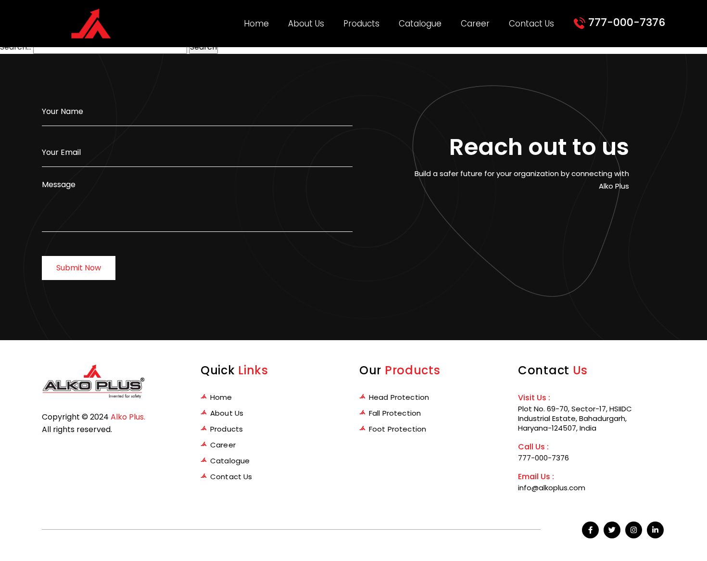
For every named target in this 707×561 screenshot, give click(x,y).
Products (361, 23)
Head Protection (399, 397)
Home (256, 23)
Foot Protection (397, 429)
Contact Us (531, 23)
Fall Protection (395, 413)
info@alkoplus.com (551, 488)
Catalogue (420, 23)
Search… (15, 46)
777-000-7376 (625, 22)
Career (475, 23)
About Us (306, 23)
